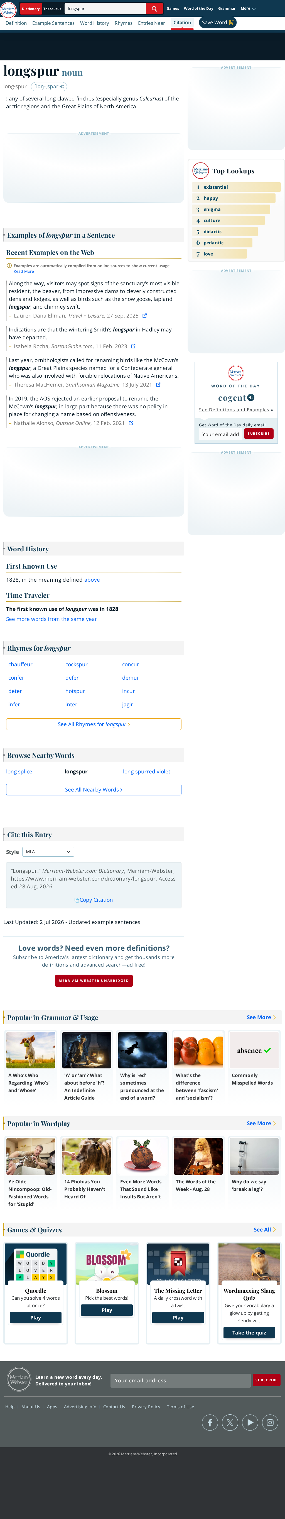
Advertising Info (81, 1406)
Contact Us (115, 1406)
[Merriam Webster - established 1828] (8, 7)
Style (12, 852)
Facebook (210, 1422)
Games (173, 8)
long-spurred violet (146, 771)
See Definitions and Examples (234, 410)
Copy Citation (96, 899)
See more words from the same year (51, 619)
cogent (232, 397)
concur (130, 664)
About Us (31, 1406)
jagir (127, 704)
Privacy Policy (147, 1406)
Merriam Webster (19, 1379)
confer (16, 677)
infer (14, 704)
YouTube (250, 1422)
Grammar (227, 8)
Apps (53, 1406)
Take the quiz (249, 1332)
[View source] (145, 315)
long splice (19, 771)
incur (128, 691)
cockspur (76, 664)
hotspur (75, 691)
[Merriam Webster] (235, 373)
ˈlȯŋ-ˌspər (47, 86)
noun (72, 72)
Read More (24, 271)
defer (72, 677)
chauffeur (20, 664)
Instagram (270, 1422)
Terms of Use (180, 1406)
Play (35, 1317)
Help (10, 1406)
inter (71, 704)
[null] (250, 397)
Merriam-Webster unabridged (94, 980)
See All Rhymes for (92, 724)
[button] (248, 8)
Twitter (230, 1422)
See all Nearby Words (92, 789)
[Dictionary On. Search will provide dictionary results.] (42, 9)
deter (15, 691)
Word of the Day (198, 8)
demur (130, 677)
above (92, 579)
